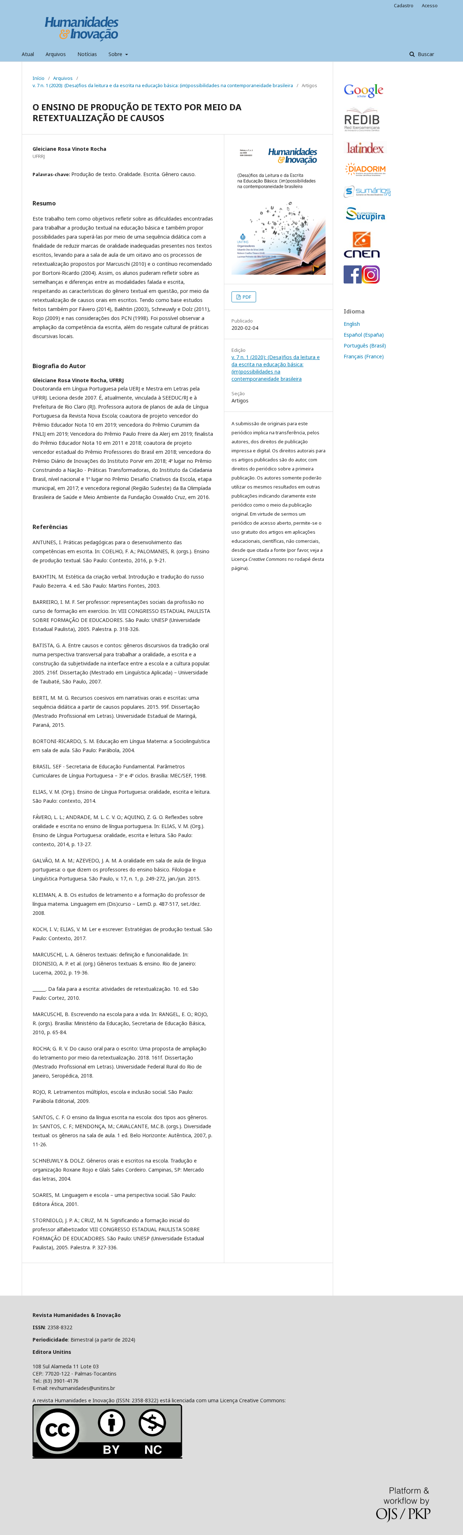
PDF (246, 297)
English (352, 323)
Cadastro (403, 5)
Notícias (87, 54)
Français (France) (364, 356)
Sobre (116, 54)
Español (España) (364, 334)
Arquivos (56, 54)
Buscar (425, 54)
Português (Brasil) (365, 345)
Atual (28, 54)
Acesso (430, 5)
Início (38, 78)
